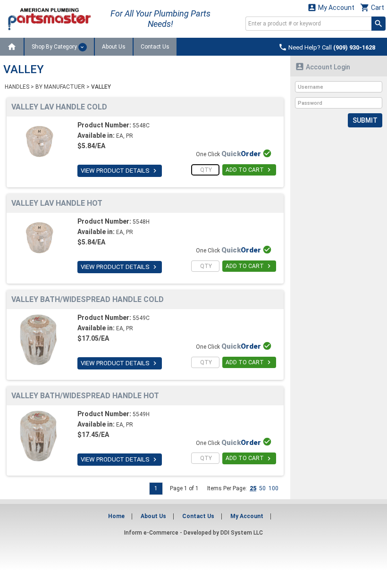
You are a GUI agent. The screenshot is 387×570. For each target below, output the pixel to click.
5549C (141, 318)
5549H (141, 414)
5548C (141, 125)
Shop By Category (55, 46)
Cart (372, 7)
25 (253, 488)
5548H (141, 221)
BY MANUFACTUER (60, 87)
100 (273, 488)
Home (116, 516)
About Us (114, 46)
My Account (330, 7)
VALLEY (101, 87)
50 (262, 488)
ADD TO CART (249, 170)
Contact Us (155, 46)
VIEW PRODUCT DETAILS (120, 171)
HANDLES (17, 87)
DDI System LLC (241, 532)
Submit (365, 120)
